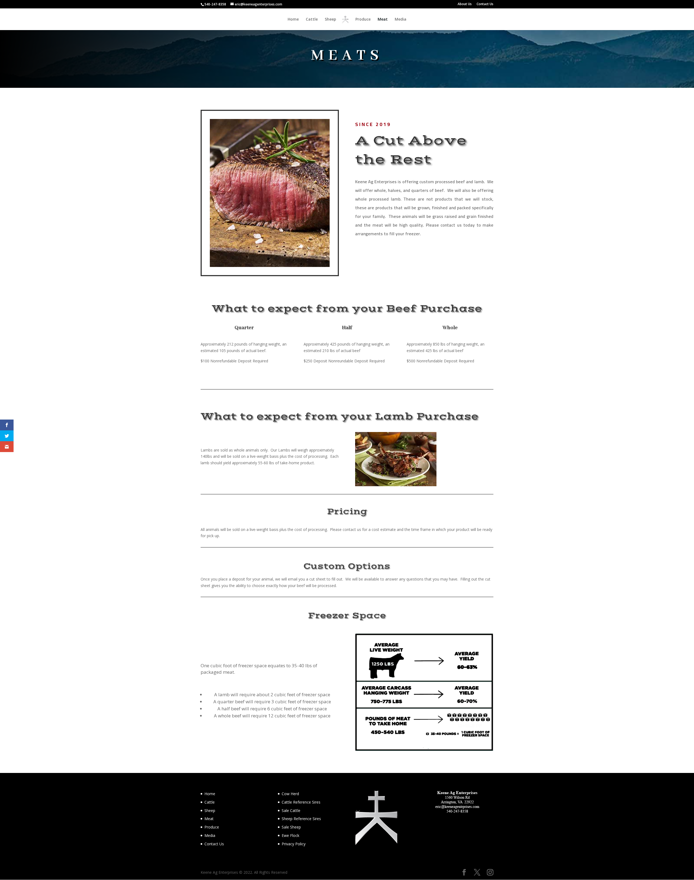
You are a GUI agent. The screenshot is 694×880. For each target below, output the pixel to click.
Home (293, 19)
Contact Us (485, 4)
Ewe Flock (290, 835)
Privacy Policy (294, 843)
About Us (465, 4)
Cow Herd (290, 793)
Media (400, 19)
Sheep (330, 19)
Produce (363, 19)
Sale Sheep (291, 827)
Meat (383, 19)
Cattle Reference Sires (301, 802)
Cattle (312, 19)
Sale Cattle (291, 810)
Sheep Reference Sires (301, 818)
